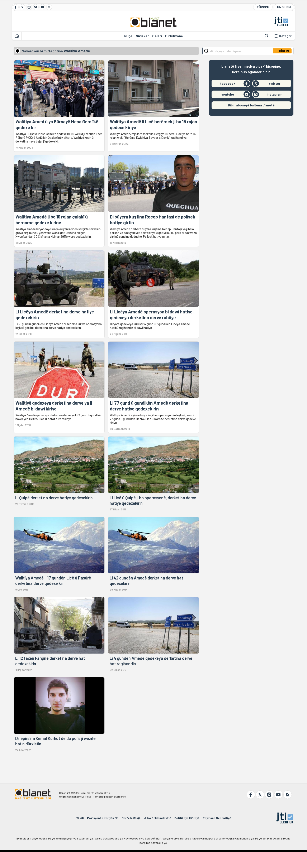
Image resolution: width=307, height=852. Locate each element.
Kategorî (285, 36)
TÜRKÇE (263, 7)
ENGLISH (284, 7)
